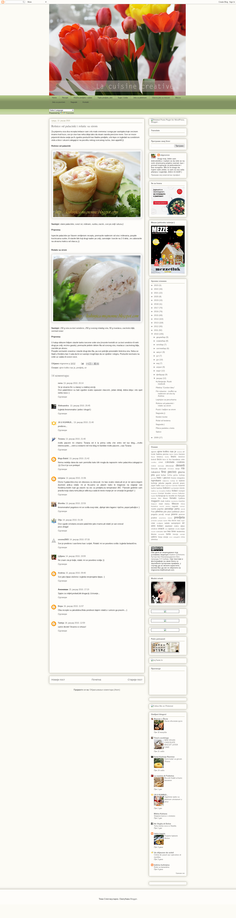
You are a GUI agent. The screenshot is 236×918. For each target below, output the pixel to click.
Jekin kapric (159, 833)
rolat (153, 523)
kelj (172, 488)
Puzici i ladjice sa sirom (166, 409)
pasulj (183, 509)
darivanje (161, 466)
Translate (70, 113)
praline (154, 518)
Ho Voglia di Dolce (162, 824)
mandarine (174, 501)
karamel (181, 486)
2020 (156, 296)
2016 (156, 311)
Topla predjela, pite (105, 98)
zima (183, 537)
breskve (181, 457)
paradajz (169, 508)
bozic (173, 456)
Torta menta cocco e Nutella (165, 826)
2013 (156, 323)
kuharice (175, 493)
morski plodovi (165, 506)
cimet (160, 462)
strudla (177, 529)
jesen (182, 483)
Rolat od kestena (163, 420)
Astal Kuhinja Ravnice (164, 757)
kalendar (175, 485)
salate (167, 523)
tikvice (153, 534)
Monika (61, 503)
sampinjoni (175, 523)
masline (182, 501)
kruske (168, 493)
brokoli (153, 460)
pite (165, 511)
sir (85, 367)
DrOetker (171, 469)
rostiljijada (160, 523)
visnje (165, 537)
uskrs (154, 537)
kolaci (175, 490)
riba (169, 521)
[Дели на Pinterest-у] (97, 363)
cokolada (169, 462)
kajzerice (168, 485)
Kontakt (86, 102)
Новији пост (58, 679)
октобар (160, 344)
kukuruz (181, 493)
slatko (176, 526)
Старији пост (135, 679)
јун (157, 360)
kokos (168, 491)
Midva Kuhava (160, 814)
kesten (176, 488)
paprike (160, 509)
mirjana (61, 478)
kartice (159, 488)
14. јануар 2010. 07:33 (80, 539)
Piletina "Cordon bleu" (165, 387)
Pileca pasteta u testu (165, 428)
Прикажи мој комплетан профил (165, 175)
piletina (159, 511)
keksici (166, 488)
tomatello (161, 534)
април (159, 367)
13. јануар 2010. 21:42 (79, 458)
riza (178, 520)
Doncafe (154, 469)
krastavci (154, 493)
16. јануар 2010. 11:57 (74, 606)
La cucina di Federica (164, 776)
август (159, 352)
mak (162, 501)
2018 (156, 304)
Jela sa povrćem (58, 102)
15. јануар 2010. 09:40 (76, 573)
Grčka (169, 475)
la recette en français (175, 496)
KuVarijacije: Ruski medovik (164, 382)
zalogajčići (176, 537)
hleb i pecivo (163, 478)
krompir (161, 493)
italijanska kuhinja (169, 481)
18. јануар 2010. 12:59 (75, 623)
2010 (156, 334)
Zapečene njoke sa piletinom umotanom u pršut (173, 799)
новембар (161, 341)
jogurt (153, 486)
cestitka (153, 462)
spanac (171, 529)
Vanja (160, 537)
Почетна (96, 679)
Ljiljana (61, 556)
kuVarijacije (161, 496)
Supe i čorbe (123, 98)
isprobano (156, 480)
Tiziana (61, 439)
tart (165, 531)
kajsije (163, 485)
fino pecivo (168, 472)
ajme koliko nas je (67, 367)
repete (165, 520)
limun (165, 498)
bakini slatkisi (173, 454)
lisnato (173, 498)
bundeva (176, 459)
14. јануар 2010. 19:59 (76, 556)
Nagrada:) (160, 424)
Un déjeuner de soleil (164, 852)
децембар (161, 337)
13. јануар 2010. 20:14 (73, 383)
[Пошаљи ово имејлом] (87, 363)
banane (182, 454)
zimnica (154, 539)
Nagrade (74, 102)
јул (157, 356)
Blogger (133, 899)
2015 (156, 315)
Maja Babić (63, 458)
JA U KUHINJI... (65, 422)
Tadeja (61, 623)
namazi (182, 506)
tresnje (175, 534)
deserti (180, 465)
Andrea (61, 573)
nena (60, 383)
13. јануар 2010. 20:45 (80, 405)
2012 (156, 326)
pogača (154, 514)
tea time (171, 531)
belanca (160, 457)
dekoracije (170, 466)
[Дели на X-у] (92, 363)
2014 (156, 319)
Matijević (154, 504)
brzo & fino (167, 460)
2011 (156, 330)
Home (54, 98)
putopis (160, 520)
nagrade (175, 506)
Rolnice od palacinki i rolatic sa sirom (165, 404)
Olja (60, 520)
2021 (156, 293)
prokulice (154, 520)
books (167, 457)
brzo (159, 459)
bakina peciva (162, 454)
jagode (168, 483)
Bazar (153, 457)
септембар (161, 348)
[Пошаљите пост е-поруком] (82, 363)
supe (182, 529)
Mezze (178, 98)
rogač (183, 520)
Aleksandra (63, 405)
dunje (177, 469)
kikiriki (182, 488)
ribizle (174, 521)
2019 (156, 300)
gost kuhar (161, 475)
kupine (153, 496)
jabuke (161, 483)
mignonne (165, 155)
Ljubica (182, 498)
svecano (159, 532)
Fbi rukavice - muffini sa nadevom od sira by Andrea (166, 393)
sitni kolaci (157, 526)
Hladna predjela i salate (83, 98)
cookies (181, 462)
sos (166, 529)
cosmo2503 (63, 539)
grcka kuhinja (179, 475)
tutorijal (182, 534)
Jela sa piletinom (140, 98)
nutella (153, 509)
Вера (60, 606)
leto (159, 498)
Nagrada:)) (160, 413)
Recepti (65, 98)
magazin (155, 501)
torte (168, 534)
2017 (156, 308)
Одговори (62, 397)
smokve (154, 529)
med (161, 504)
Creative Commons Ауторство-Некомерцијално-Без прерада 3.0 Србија (168, 556)
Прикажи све (180, 873)
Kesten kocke (161, 417)
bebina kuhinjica (161, 865)
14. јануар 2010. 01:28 (73, 520)
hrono (173, 478)
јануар (159, 378)
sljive (182, 526)
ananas (179, 452)
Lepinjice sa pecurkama (166, 399)
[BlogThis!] (90, 363)
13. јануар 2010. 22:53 (76, 503)
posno (174, 514)
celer (183, 460)
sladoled (168, 526)
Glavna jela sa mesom (161, 98)
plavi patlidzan (173, 511)
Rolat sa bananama (161, 867)
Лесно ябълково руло (173, 721)
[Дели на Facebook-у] (95, 363)
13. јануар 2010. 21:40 (84, 422)
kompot (182, 491)
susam (153, 531)
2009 (156, 437)
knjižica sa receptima (158, 491)
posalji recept (164, 514)
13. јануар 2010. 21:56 (76, 478)
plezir (182, 512)
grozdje (153, 478)
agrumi (153, 452)
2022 (156, 289)
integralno (181, 478)
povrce (182, 514)
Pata (153, 512)
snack (161, 528)
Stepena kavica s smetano (164, 816)
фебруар (160, 374)
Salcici (158, 432)
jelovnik (176, 483)
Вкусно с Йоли (161, 719)
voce (170, 537)
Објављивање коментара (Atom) (105, 690)
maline (167, 501)
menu (167, 504)
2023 (156, 285)
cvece (153, 466)
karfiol (153, 488)
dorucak (162, 468)
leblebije (153, 498)
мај (158, 363)
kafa (158, 485)
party (177, 508)
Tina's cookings (161, 738)
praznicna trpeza (165, 518)
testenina (181, 531)
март (158, 371)
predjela (79, 367)
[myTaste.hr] (157, 660)
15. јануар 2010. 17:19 (79, 589)
